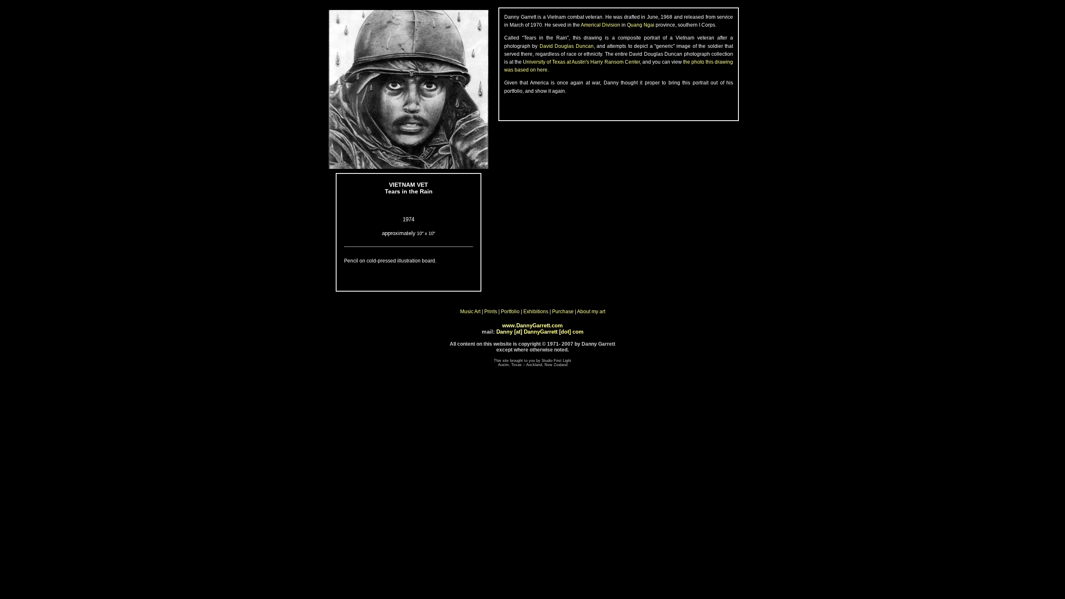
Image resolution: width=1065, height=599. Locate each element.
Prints (490, 311)
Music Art (470, 311)
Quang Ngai (640, 25)
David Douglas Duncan (567, 46)
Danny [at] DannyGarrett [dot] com (540, 332)
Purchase (563, 311)
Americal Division (600, 25)
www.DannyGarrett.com (532, 325)
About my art (591, 311)
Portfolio (510, 311)
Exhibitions (535, 311)
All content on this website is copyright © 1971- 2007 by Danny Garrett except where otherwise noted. (532, 347)
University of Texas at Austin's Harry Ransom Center (581, 62)
